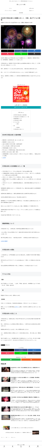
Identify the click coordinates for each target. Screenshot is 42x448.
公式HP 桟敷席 (4, 241)
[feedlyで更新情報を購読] (11, 359)
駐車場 (18, 127)
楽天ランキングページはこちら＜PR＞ (21, 107)
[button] (34, 54)
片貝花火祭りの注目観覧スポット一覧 (21, 116)
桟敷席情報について (18, 118)
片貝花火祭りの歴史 (18, 120)
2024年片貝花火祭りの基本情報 (20, 114)
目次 (19, 112)
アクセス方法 (16, 122)
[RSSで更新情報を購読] (31, 359)
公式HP (4, 157)
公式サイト (17, 306)
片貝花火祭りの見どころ (19, 129)
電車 (18, 123)
